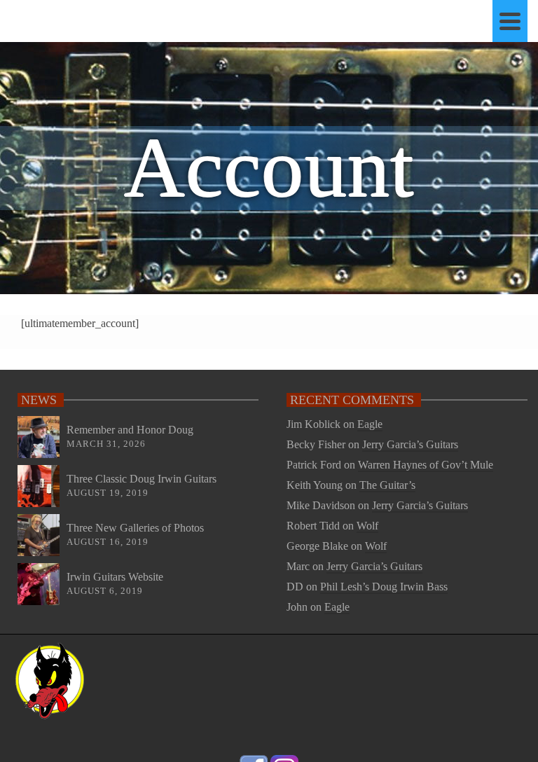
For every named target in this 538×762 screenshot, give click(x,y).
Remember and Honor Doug (130, 430)
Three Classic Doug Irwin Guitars (141, 479)
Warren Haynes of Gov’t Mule (425, 465)
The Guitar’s (387, 485)
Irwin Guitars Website (115, 577)
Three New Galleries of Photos (135, 528)
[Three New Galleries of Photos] (39, 535)
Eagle (369, 424)
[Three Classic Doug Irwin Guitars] (39, 486)
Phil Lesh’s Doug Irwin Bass (384, 587)
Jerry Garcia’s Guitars (410, 444)
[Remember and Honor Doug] (39, 437)
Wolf (367, 526)
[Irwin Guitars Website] (39, 584)
